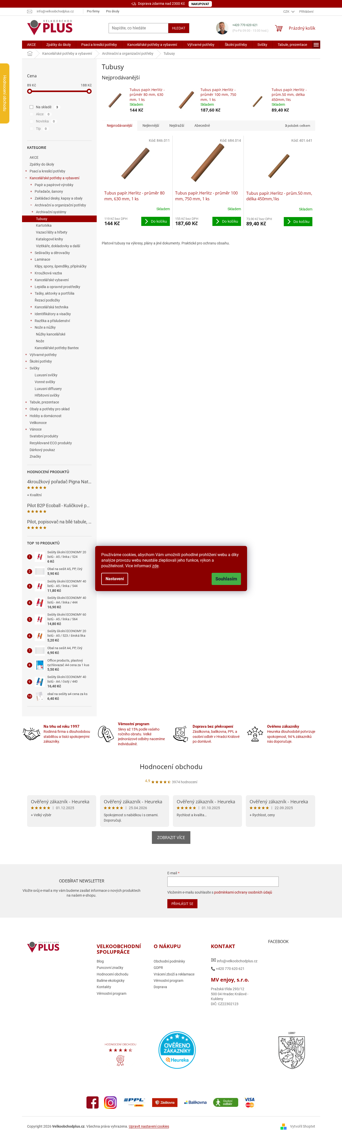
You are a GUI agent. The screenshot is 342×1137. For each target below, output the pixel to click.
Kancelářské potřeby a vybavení (54, 178)
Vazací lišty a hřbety (51, 232)
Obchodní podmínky (169, 961)
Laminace (42, 259)
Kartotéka (44, 225)
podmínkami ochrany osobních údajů (243, 892)
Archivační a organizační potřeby (60, 205)
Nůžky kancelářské (50, 334)
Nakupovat (200, 4)
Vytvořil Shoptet (302, 1126)
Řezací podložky (47, 300)
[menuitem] (31, 45)
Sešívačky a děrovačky (52, 253)
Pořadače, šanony (49, 191)
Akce (43, 114)
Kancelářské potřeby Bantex (57, 348)
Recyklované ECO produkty (51, 443)
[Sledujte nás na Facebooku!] (92, 1102)
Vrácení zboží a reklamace (174, 974)
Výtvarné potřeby (43, 355)
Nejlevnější (151, 125)
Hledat (178, 28)
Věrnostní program (111, 993)
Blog (100, 961)
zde (155, 565)
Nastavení (115, 578)
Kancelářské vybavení (52, 280)
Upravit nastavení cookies (149, 1126)
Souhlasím (226, 578)
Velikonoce (38, 423)
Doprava (160, 987)
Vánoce (36, 429)
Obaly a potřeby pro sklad (50, 409)
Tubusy (41, 219)
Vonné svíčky (45, 382)
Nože (40, 341)
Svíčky (34, 368)
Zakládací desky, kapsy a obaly (59, 198)
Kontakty (104, 987)
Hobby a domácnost (46, 416)
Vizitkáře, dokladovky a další (58, 246)
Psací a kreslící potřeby (47, 171)
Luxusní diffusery (48, 389)
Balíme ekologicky (111, 981)
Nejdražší (176, 125)
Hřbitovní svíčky (47, 395)
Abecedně (202, 125)
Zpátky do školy (42, 164)
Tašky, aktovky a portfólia (54, 293)
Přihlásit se (182, 903)
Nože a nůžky (45, 327)
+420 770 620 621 (245, 25)
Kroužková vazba (48, 273)
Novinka (45, 121)
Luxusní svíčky (46, 375)
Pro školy (112, 11)
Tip (41, 129)
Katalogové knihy (49, 239)
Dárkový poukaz (42, 450)
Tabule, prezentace (44, 402)
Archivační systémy (51, 212)
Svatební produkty (44, 436)
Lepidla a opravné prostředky (57, 287)
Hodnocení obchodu (171, 766)
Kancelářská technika (51, 307)
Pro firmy (93, 11)
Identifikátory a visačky (53, 314)
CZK (286, 11)
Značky (35, 456)
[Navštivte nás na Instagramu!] (110, 1102)
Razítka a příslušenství (52, 321)
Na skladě (47, 107)
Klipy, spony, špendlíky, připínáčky (61, 266)
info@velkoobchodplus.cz (234, 960)
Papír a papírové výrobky (54, 185)
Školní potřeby (41, 361)
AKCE (34, 157)
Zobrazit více (171, 837)
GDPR (158, 968)
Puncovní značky (110, 968)
